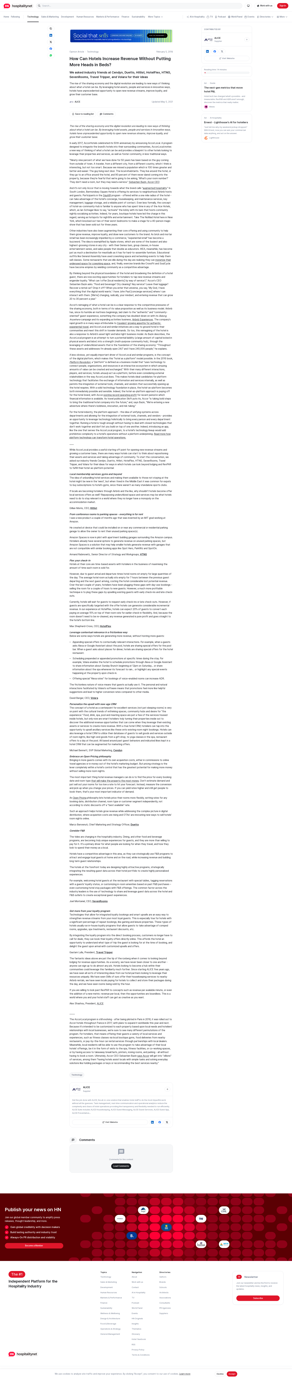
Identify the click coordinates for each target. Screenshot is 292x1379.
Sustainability (138, 17)
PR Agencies (165, 1308)
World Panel (236, 17)
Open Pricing (79, 797)
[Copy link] (50, 28)
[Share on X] (50, 42)
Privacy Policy (138, 1350)
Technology (33, 17)
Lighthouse (214, 138)
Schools (163, 1287)
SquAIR (107, 195)
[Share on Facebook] (50, 48)
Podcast (222, 17)
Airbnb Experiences (142, 319)
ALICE (77, 102)
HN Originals (137, 1318)
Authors (162, 1277)
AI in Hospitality (197, 17)
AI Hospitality (216, 118)
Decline (220, 1374)
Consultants (164, 1303)
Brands (162, 1282)
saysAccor (143, 1055)
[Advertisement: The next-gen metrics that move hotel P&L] (206, 107)
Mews (212, 107)
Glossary (136, 1334)
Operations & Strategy (110, 1329)
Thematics (136, 1329)
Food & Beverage (108, 1324)
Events (251, 17)
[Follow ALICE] (167, 1089)
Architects (164, 1292)
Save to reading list (84, 114)
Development (67, 17)
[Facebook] (159, 1122)
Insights (135, 1324)
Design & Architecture (110, 1318)
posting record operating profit (120, 395)
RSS (133, 1344)
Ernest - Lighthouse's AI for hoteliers (226, 122)
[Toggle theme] (248, 6)
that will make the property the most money (115, 780)
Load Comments (121, 1166)
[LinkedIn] (152, 1122)
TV (211, 17)
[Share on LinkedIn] (50, 35)
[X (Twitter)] (167, 1122)
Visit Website (111, 1122)
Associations (165, 1298)
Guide (212, 83)
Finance (125, 17)
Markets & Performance (107, 17)
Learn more (184, 1374)
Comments (108, 114)
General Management (110, 1334)
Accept (232, 1374)
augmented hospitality (155, 188)
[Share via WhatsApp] (50, 55)
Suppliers (163, 1313)
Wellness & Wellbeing (110, 1313)
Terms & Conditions (141, 1355)
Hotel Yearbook (139, 1339)
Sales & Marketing (50, 17)
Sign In (283, 5)
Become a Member (34, 1245)
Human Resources (85, 17)
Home (6, 17)
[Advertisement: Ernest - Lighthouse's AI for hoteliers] (206, 138)
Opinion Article (77, 52)
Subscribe (258, 1298)
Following (15, 17)
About (134, 1277)
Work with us (266, 5)
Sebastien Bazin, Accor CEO (144, 182)
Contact (135, 1287)
